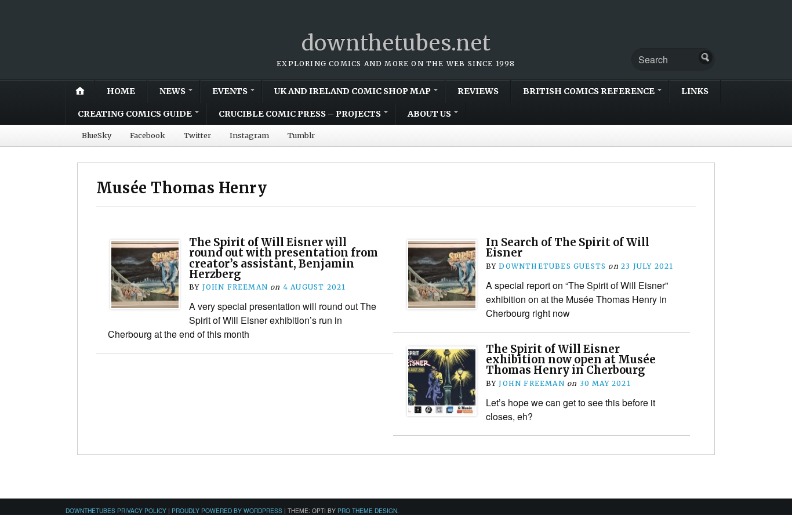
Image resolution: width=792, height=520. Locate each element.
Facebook (147, 135)
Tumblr (301, 135)
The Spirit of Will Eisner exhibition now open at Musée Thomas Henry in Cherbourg (571, 359)
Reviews (478, 91)
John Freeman (235, 287)
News (172, 91)
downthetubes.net (396, 43)
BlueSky (96, 135)
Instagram (249, 135)
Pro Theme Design (367, 510)
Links (695, 91)
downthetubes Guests (552, 266)
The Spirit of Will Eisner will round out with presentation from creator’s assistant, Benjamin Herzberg (283, 258)
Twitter (197, 135)
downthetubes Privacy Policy (116, 510)
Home (121, 91)
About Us (429, 114)
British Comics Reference (589, 91)
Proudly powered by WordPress (227, 510)
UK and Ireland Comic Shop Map (352, 91)
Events (230, 91)
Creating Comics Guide (135, 114)
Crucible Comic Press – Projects (300, 114)
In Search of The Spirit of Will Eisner (567, 247)
